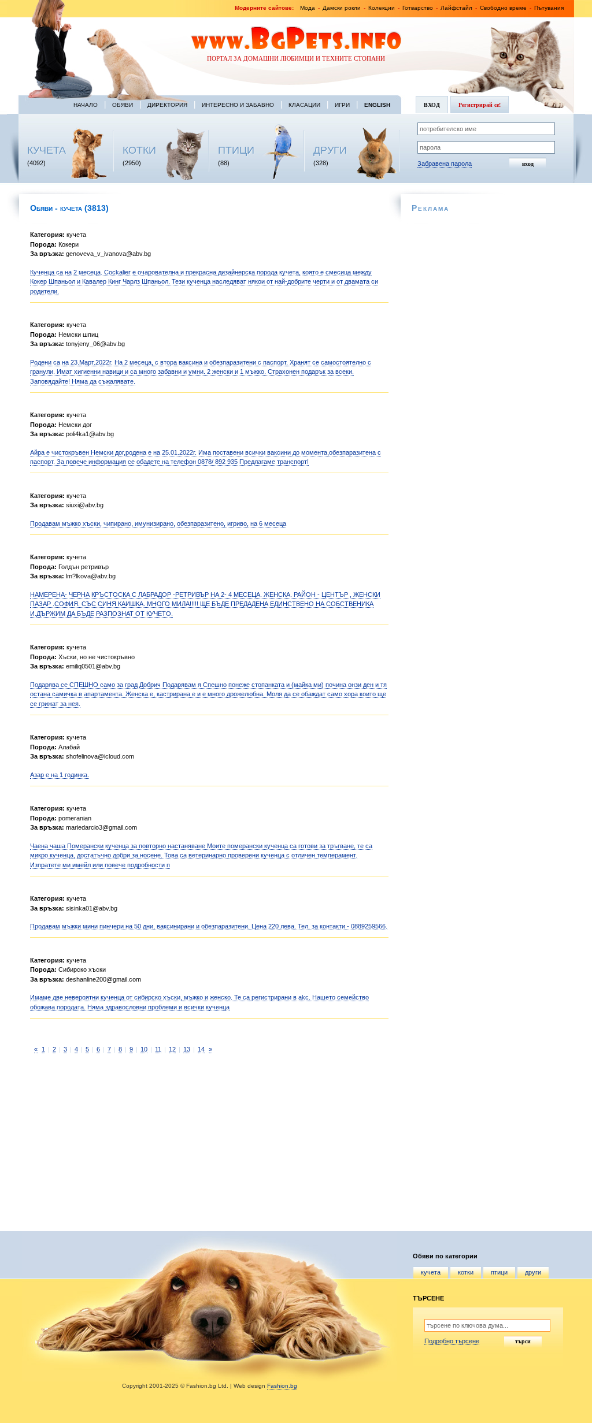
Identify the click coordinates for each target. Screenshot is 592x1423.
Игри (342, 105)
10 (143, 1049)
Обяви (122, 105)
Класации (304, 105)
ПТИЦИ (236, 150)
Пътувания (549, 8)
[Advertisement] (108, 1142)
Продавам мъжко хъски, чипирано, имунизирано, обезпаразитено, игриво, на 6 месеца (158, 523)
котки (465, 1272)
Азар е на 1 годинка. (59, 774)
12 (172, 1049)
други (533, 1272)
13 (186, 1049)
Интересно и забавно (238, 105)
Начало (85, 105)
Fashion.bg (282, 1386)
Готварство (417, 8)
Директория (167, 105)
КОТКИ (139, 150)
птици (499, 1272)
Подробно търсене (451, 1340)
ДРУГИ (330, 150)
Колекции (381, 8)
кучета (431, 1272)
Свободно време (503, 8)
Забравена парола (444, 163)
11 (158, 1049)
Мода (307, 8)
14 (201, 1049)
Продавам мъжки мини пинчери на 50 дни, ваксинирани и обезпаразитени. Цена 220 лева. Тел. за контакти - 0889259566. (208, 926)
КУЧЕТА (46, 150)
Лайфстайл (456, 8)
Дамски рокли (342, 8)
